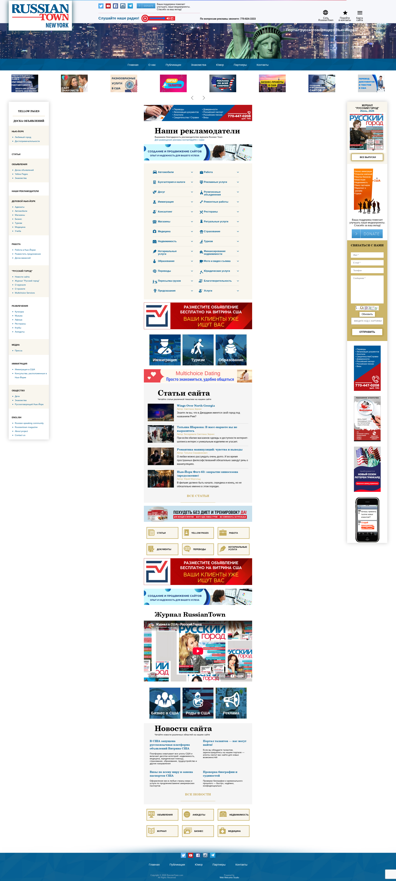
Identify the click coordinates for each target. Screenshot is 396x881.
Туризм (18, 223)
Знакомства (198, 64)
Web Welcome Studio (229, 877)
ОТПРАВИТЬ (367, 332)
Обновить (367, 314)
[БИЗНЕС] (198, 822)
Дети (17, 396)
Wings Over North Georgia (196, 405)
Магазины (20, 215)
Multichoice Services (25, 293)
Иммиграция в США (25, 369)
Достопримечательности (27, 141)
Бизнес (18, 219)
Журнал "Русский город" (27, 281)
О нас (152, 64)
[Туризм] (198, 335)
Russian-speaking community (29, 423)
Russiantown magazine (26, 427)
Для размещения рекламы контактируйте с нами (179, 140)
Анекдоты (20, 331)
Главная (133, 64)
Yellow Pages (28, 111)
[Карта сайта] (357, 11)
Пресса (18, 350)
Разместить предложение (28, 254)
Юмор (220, 64)
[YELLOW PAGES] (198, 523)
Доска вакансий (23, 258)
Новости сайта (22, 276)
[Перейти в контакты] (343, 11)
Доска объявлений (28, 121)
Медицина (20, 227)
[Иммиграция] (165, 335)
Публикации (173, 64)
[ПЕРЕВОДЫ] (198, 540)
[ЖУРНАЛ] (163, 822)
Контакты (263, 64)
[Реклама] (231, 688)
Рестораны (20, 323)
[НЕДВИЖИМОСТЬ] (233, 805)
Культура (19, 311)
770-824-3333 (248, 18)
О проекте (20, 289)
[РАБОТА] (233, 523)
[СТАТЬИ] (163, 523)
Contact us (20, 435)
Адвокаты (19, 207)
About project (21, 431)
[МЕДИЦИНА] (233, 822)
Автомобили (21, 211)
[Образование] (231, 335)
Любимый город (23, 137)
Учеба (18, 231)
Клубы (18, 327)
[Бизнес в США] (165, 688)
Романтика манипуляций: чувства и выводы (210, 449)
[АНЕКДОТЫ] (198, 805)
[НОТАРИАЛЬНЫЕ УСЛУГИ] (233, 540)
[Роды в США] (198, 688)
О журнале (20, 285)
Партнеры (240, 64)
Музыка (18, 315)
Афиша (18, 319)
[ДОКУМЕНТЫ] (163, 540)
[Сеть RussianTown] (324, 11)
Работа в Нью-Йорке (25, 250)
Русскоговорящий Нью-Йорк (29, 404)
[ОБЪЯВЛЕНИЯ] (163, 805)
